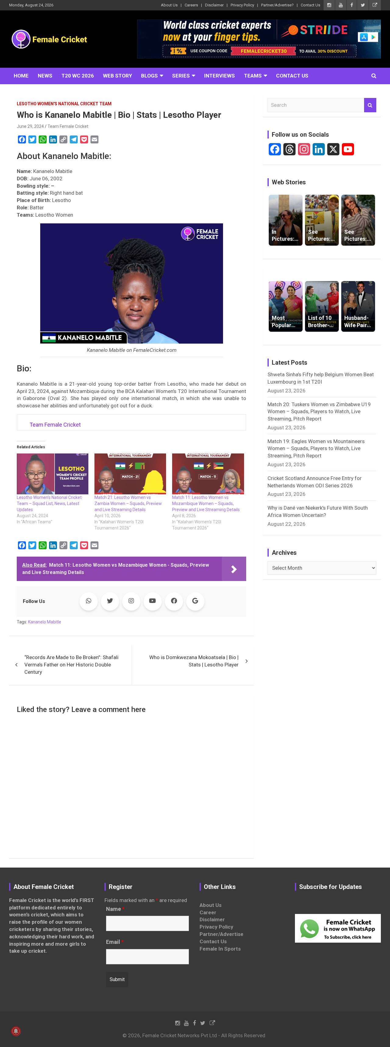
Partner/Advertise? (277, 5)
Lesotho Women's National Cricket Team (64, 103)
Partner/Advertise (221, 934)
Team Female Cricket (68, 126)
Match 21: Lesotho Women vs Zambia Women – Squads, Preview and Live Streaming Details (128, 503)
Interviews (219, 76)
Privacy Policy (242, 5)
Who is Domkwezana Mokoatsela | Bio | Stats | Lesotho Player (194, 661)
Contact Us (310, 5)
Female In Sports (220, 949)
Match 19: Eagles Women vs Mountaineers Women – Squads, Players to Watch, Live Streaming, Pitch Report (316, 448)
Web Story (117, 76)
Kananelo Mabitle (44, 621)
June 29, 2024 (30, 126)
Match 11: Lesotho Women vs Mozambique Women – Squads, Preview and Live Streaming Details (206, 503)
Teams (253, 76)
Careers (191, 5)
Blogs (149, 76)
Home (21, 76)
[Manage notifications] (16, 1031)
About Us (169, 5)
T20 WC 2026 (78, 76)
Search (370, 105)
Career (208, 912)
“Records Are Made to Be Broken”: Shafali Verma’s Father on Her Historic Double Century (71, 664)
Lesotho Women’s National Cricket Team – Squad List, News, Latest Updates (49, 503)
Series (181, 76)
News (45, 76)
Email (115, 942)
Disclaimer (214, 5)
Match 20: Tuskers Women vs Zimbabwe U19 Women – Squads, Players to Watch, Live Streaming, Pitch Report (319, 411)
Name (115, 909)
